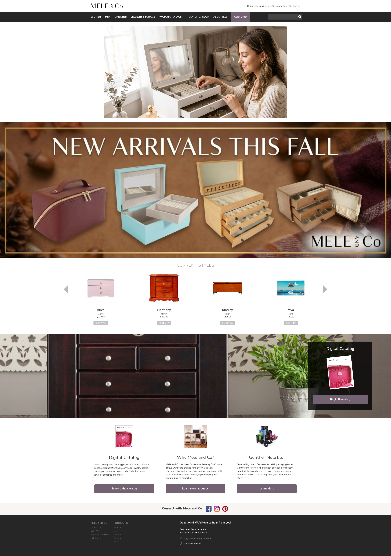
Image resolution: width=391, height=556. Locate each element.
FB (209, 509)
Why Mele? (96, 530)
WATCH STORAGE (170, 16)
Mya (291, 310)
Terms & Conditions (100, 534)
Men (116, 530)
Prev (66, 289)
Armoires (118, 538)
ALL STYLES (220, 16)
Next (325, 289)
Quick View (100, 323)
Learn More (266, 488)
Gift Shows (96, 538)
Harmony (164, 310)
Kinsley (227, 310)
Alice (100, 310)
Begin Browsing (340, 399)
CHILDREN (121, 16)
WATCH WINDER (199, 16)
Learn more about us (195, 488)
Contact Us (294, 5)
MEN (107, 16)
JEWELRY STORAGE (143, 16)
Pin (225, 509)
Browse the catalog (124, 488)
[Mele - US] (107, 7)
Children (118, 534)
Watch (117, 541)
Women (117, 527)
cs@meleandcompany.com (197, 538)
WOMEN (96, 16)
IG (217, 509)
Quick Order (240, 16)
